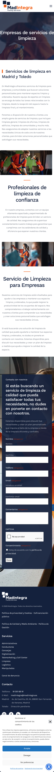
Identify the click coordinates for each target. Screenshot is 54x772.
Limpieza (6, 661)
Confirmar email (12, 496)
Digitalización (8, 654)
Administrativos (9, 643)
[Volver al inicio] (17, 6)
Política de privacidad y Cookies (17, 613)
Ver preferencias (27, 762)
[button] (50, 721)
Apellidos (10, 455)
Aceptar (27, 748)
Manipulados (8, 668)
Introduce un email (14, 485)
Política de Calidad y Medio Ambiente (19, 624)
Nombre (9, 444)
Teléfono (14, 468)
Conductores (8, 647)
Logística (6, 665)
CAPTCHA (10, 529)
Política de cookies (16, 768)
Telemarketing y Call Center (14, 657)
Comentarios (17, 509)
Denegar (27, 755)
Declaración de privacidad (34, 768)
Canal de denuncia (10, 675)
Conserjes (6, 650)
